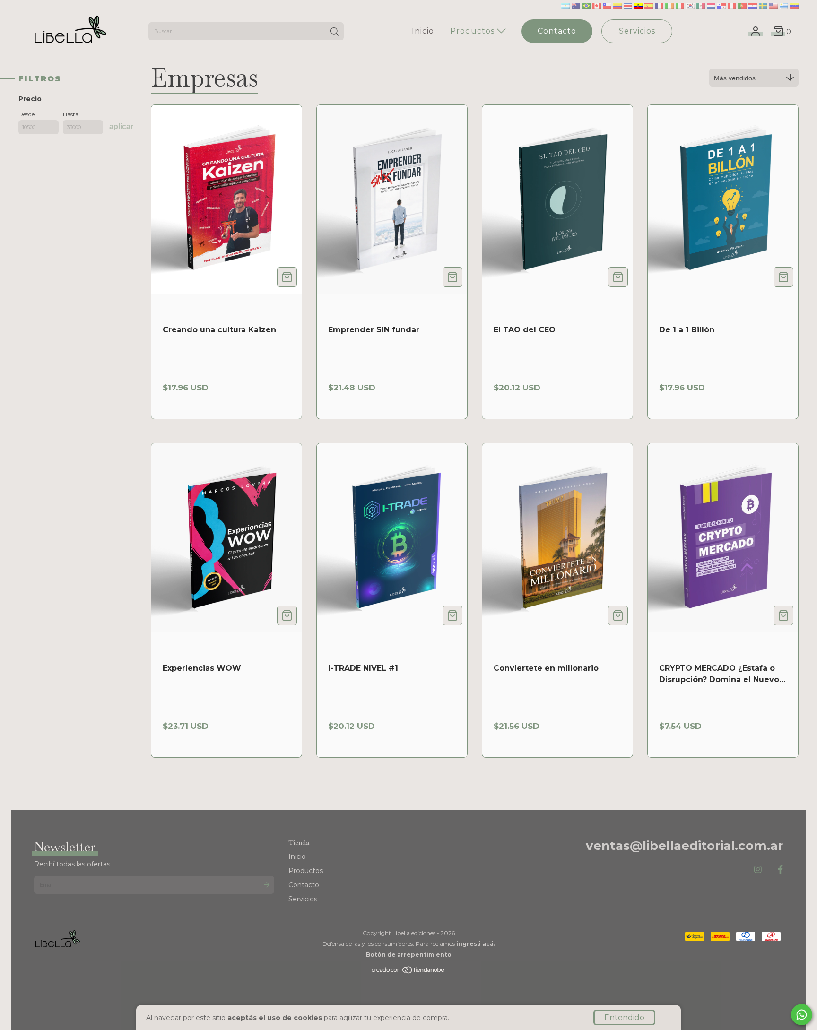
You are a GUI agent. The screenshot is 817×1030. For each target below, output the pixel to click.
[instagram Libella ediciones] (758, 870)
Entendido (624, 1017)
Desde (26, 114)
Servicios (637, 30)
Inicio (423, 30)
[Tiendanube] (408, 972)
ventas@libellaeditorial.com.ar (684, 845)
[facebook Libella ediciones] (780, 870)
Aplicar (121, 126)
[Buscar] (335, 32)
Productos (473, 30)
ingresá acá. (475, 943)
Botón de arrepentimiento (409, 954)
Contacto (557, 30)
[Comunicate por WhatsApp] (801, 1014)
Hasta (70, 114)
